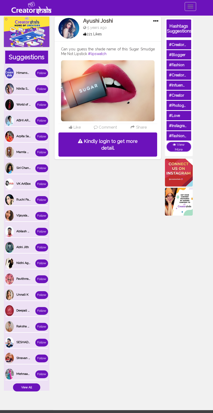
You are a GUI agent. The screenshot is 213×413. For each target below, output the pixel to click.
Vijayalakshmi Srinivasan (33, 215)
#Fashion (176, 65)
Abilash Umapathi (28, 231)
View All (26, 387)
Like (76, 127)
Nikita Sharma (26, 88)
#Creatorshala (181, 45)
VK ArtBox (23, 183)
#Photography (181, 105)
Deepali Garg (25, 310)
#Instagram (178, 126)
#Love (174, 116)
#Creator (176, 95)
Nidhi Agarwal (26, 263)
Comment (107, 127)
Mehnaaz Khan (27, 374)
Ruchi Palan (24, 199)
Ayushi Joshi (98, 21)
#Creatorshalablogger (188, 75)
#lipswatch (97, 54)
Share (141, 127)
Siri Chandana (26, 168)
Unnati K (22, 294)
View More (180, 147)
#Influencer (178, 85)
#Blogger (177, 55)
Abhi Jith (22, 247)
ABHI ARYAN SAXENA (32, 120)
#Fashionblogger (183, 136)
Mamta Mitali (25, 152)
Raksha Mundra (27, 326)
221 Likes (94, 34)
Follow (41, 73)
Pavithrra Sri (24, 279)
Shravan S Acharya (29, 358)
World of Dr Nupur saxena (34, 104)
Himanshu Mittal (28, 73)
